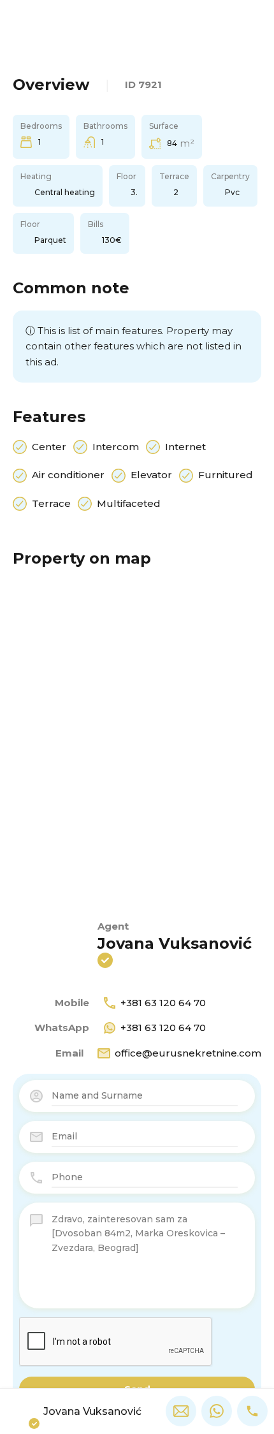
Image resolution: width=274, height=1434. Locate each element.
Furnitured (225, 475)
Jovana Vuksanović (174, 943)
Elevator (151, 475)
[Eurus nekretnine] (137, 28)
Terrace (51, 503)
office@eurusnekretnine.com (188, 1053)
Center (49, 447)
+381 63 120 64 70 (163, 1003)
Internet (185, 447)
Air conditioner (68, 475)
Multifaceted (129, 503)
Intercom (115, 447)
